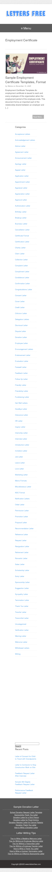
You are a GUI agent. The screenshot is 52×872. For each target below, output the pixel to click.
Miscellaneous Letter (23, 486)
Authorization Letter (22, 205)
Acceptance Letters (22, 134)
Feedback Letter (21, 373)
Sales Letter (19, 564)
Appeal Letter (20, 170)
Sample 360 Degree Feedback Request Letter (25, 783)
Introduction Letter (22, 445)
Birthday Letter (20, 211)
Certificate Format (22, 235)
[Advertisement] (25, 702)
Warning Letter (20, 636)
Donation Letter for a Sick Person (26, 817)
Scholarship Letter (22, 570)
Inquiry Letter (20, 427)
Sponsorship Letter (22, 582)
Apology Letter (20, 164)
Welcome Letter (21, 642)
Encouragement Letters (24, 349)
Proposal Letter (21, 522)
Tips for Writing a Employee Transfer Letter (26, 846)
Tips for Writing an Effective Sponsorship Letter (26, 853)
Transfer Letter (20, 612)
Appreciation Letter (22, 194)
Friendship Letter (21, 391)
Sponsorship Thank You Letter (26, 815)
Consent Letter (20, 295)
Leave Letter (20, 462)
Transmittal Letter (22, 618)
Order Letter (19, 504)
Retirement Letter (21, 552)
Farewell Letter (20, 367)
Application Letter (22, 176)
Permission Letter (22, 510)
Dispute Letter (20, 331)
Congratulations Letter (23, 289)
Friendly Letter (20, 385)
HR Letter (18, 421)
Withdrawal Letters (22, 648)
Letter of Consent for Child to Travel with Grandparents (25, 757)
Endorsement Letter (22, 355)
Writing (17, 654)
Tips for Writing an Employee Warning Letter (26, 841)
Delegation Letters (22, 319)
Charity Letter (20, 247)
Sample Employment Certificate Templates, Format (25, 79)
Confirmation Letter (22, 283)
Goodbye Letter (21, 409)
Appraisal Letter (21, 188)
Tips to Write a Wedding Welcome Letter (26, 838)
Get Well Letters (21, 403)
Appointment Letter (22, 182)
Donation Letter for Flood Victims (26, 820)
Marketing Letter (21, 474)
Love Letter (19, 468)
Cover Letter (20, 301)
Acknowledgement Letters (25, 140)
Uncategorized (20, 624)
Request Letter (20, 540)
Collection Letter (21, 259)
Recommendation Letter (24, 528)
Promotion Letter (21, 516)
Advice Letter (20, 146)
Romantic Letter (21, 558)
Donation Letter (21, 337)
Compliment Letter (22, 271)
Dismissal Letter (21, 325)
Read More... (38, 117)
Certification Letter (22, 241)
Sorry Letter (19, 576)
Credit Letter (20, 307)
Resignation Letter (22, 546)
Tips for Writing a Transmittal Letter (26, 843)
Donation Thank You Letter (26, 825)
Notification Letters (22, 498)
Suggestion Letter (22, 588)
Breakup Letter (20, 217)
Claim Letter (19, 253)
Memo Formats (21, 480)
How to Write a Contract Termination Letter (26, 851)
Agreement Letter (21, 152)
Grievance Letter (21, 415)
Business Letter (21, 223)
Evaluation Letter (21, 361)
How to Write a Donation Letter (26, 827)
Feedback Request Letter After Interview (25, 774)
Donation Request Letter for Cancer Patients (26, 822)
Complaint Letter (21, 265)
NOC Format (20, 492)
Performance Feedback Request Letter (24, 791)
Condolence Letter (22, 277)
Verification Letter (22, 630)
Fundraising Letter (22, 397)
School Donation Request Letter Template (26, 812)
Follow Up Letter (21, 379)
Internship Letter (21, 433)
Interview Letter (21, 439)
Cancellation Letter (22, 229)
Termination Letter (22, 600)
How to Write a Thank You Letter (26, 848)
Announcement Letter (23, 158)
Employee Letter (21, 343)
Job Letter (19, 456)
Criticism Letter (21, 313)
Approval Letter (21, 200)
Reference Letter (21, 534)
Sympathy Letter (21, 594)
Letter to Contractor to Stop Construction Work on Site (25, 766)
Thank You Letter (21, 606)
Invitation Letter (21, 450)
